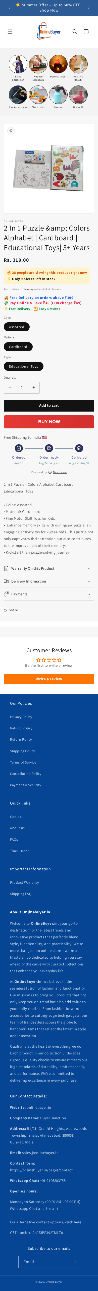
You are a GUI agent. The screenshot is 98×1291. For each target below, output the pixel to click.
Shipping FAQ (20, 894)
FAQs (14, 839)
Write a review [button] (49, 679)
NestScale (60, 472)
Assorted (16, 327)
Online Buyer (54, 1281)
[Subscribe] (74, 1262)
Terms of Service (23, 762)
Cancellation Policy (25, 773)
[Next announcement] (88, 7)
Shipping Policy (22, 751)
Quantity (10, 377)
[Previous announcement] (9, 7)
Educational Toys (23, 366)
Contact (16, 816)
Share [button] (13, 610)
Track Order (19, 851)
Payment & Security (25, 785)
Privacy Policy (21, 717)
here (77, 1222)
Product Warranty (24, 882)
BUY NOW (49, 421)
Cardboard (18, 346)
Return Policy (21, 739)
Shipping (28, 289)
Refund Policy (21, 728)
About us (17, 828)
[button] (10, 31)
